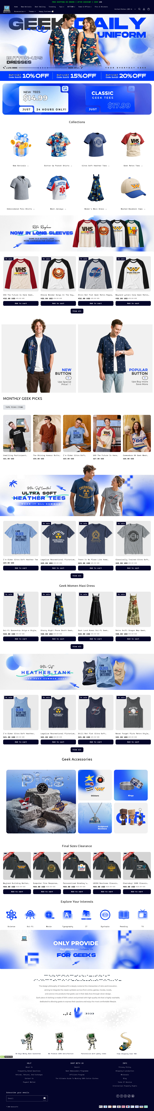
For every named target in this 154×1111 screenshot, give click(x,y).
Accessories (19, 11)
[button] (139, 9)
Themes (31, 11)
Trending (52, 7)
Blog (125, 1078)
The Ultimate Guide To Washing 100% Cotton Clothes (77, 1078)
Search (77, 1067)
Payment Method (29, 1082)
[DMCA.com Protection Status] (6, 1058)
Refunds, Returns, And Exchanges (29, 1075)
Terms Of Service (125, 1082)
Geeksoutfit (14, 1107)
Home (16, 7)
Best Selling (40, 7)
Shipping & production (125, 1071)
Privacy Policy (125, 1067)
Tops (61, 7)
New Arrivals (26, 7)
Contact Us (29, 1078)
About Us (29, 1067)
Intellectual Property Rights (125, 1086)
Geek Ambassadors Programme (77, 1071)
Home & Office (84, 7)
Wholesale (125, 1075)
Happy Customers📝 (46, 11)
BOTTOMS (70, 7)
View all (77, 311)
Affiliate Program (77, 1075)
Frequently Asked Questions (29, 1071)
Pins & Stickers (101, 7)
